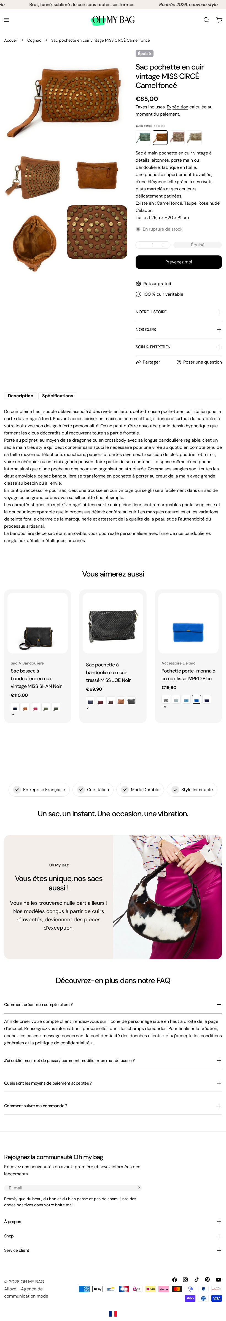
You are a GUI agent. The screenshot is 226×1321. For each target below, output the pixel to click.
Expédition (177, 107)
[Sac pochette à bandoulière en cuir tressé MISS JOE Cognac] (121, 700)
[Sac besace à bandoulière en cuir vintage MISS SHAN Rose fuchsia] (35, 707)
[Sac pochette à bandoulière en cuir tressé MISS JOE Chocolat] (110, 700)
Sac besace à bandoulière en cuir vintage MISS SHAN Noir (36, 679)
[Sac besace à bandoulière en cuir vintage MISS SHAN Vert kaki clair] (45, 707)
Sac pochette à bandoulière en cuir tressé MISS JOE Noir (108, 672)
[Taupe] (194, 137)
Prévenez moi (178, 262)
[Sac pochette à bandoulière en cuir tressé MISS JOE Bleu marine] (90, 700)
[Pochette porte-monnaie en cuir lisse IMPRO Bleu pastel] (186, 699)
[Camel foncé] (160, 137)
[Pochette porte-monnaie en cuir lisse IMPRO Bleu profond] (206, 699)
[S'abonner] (138, 1187)
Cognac (34, 40)
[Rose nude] (177, 137)
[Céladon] (143, 137)
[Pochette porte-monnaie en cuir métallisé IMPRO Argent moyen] (166, 699)
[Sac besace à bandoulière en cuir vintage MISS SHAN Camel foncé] (25, 707)
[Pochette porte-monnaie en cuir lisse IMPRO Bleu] (188, 623)
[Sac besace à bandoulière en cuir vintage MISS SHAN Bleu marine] (15, 707)
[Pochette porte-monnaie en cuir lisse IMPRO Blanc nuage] (176, 699)
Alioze (10, 1289)
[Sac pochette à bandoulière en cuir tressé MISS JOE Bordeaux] (100, 700)
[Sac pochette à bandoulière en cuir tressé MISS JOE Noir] (113, 623)
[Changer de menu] (6, 19)
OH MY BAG (32, 1282)
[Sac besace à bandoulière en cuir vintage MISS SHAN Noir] (37, 623)
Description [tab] (20, 396)
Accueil (10, 40)
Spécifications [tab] (57, 396)
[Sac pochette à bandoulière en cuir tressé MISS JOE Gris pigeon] (131, 700)
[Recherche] (206, 19)
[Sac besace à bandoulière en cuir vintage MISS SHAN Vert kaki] (56, 707)
